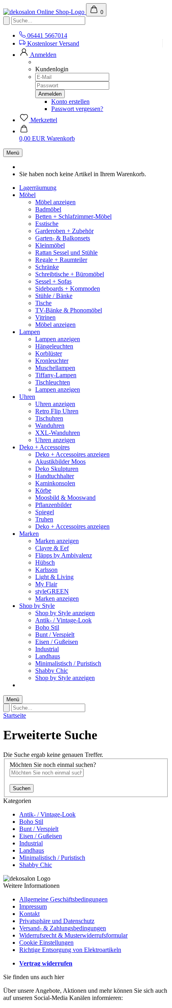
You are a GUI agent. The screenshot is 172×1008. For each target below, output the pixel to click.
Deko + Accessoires (44, 447)
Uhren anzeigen (55, 403)
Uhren (27, 396)
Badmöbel (48, 209)
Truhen (44, 519)
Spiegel (44, 512)
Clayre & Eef (52, 548)
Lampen (29, 331)
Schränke (47, 267)
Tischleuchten (52, 382)
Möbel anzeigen (55, 202)
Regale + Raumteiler (61, 259)
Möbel (27, 194)
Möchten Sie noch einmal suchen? (53, 764)
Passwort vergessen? (77, 108)
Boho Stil (47, 627)
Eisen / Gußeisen (56, 641)
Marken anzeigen (57, 540)
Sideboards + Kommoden (67, 288)
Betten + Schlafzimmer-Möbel (73, 216)
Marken (29, 533)
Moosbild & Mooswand (65, 497)
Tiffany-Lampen (55, 375)
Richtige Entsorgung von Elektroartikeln (70, 949)
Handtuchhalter (54, 476)
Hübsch (45, 562)
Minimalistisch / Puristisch (68, 663)
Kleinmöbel (50, 245)
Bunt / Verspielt (54, 634)
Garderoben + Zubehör (64, 230)
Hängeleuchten (54, 346)
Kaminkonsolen (55, 483)
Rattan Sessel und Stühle (66, 252)
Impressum (33, 906)
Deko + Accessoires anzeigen (72, 454)
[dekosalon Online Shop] (44, 11)
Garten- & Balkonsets (62, 238)
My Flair (46, 584)
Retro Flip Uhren (56, 411)
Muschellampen (55, 367)
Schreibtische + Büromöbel (69, 274)
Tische (43, 303)
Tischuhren (49, 418)
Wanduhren (49, 425)
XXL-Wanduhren (57, 432)
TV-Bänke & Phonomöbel (68, 310)
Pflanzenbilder (53, 504)
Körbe (43, 490)
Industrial (47, 649)
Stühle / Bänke (53, 295)
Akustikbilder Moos (60, 461)
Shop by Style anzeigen (65, 613)
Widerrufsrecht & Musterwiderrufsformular (73, 935)
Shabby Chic (51, 670)
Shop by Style (37, 605)
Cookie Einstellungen (46, 942)
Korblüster (48, 353)
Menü (12, 153)
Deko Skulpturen (56, 468)
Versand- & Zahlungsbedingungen (62, 928)
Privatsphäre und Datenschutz (56, 920)
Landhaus (47, 656)
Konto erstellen (70, 101)
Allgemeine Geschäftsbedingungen (63, 899)
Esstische (46, 223)
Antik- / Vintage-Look (63, 620)
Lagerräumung (37, 187)
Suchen (21, 788)
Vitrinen (45, 317)
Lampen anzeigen (57, 339)
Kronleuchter (51, 360)
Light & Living (54, 576)
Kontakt (29, 913)
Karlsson (46, 569)
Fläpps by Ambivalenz (63, 555)
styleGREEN (52, 591)
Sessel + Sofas (53, 281)
